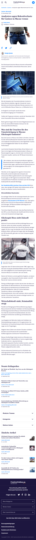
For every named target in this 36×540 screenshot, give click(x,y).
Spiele (20, 373)
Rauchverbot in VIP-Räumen (16, 200)
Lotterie (13, 373)
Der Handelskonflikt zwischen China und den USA (15, 185)
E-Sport (3, 394)
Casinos (9, 7)
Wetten (3, 374)
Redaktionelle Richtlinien (8, 530)
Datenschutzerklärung (7, 527)
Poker (17, 373)
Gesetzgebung (8, 373)
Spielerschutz (25, 373)
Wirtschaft (8, 11)
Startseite (3, 7)
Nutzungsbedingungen (8, 523)
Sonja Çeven (7, 22)
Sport (30, 373)
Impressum (4, 533)
